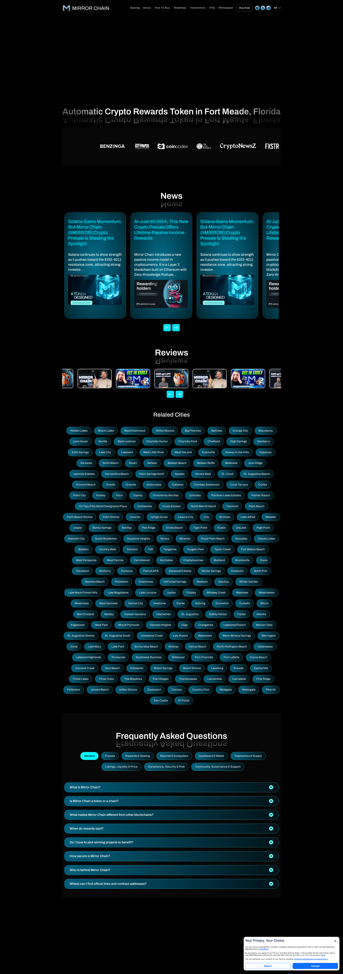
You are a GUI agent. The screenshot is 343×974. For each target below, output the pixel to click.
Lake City (105, 452)
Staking (135, 7)
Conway (176, 689)
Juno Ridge (255, 462)
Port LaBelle (231, 657)
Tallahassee (265, 646)
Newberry (263, 441)
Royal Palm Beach (213, 538)
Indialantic (137, 668)
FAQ (212, 7)
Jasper (77, 527)
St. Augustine (190, 614)
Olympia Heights (160, 624)
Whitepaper (225, 7)
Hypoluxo (265, 452)
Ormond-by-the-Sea (166, 495)
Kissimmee (146, 581)
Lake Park (117, 646)
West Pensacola (86, 560)
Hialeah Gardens (135, 614)
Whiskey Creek (216, 592)
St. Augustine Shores (81, 635)
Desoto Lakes (266, 538)
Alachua (223, 581)
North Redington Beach (232, 646)
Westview (242, 592)
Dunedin (244, 603)
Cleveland (82, 570)
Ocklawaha (144, 506)
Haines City (135, 603)
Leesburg (217, 668)
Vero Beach (112, 668)
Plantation (121, 581)
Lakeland (127, 452)
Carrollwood (142, 560)
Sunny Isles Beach (146, 646)
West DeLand (183, 452)
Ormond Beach (86, 484)
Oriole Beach (174, 527)
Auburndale (153, 484)
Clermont (232, 506)
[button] (171, 787)
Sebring (200, 603)
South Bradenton (106, 538)
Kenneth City (76, 538)
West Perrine (115, 560)
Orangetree (205, 624)
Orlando (131, 484)
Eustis (222, 527)
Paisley (101, 495)
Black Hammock (134, 430)
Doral (74, 646)
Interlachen (163, 614)
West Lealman (127, 441)
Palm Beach (256, 506)
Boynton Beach (95, 581)
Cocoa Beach (258, 657)
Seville (102, 441)
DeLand (241, 527)
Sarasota (86, 462)
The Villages (160, 678)
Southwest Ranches (148, 657)
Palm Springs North (151, 473)
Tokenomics (197, 7)
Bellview (216, 430)
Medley (109, 614)
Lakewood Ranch (234, 624)
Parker (241, 614)
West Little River (153, 452)
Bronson (224, 516)
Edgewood (77, 624)
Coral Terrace (239, 484)
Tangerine (170, 549)
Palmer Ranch (260, 495)
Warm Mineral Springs (236, 635)
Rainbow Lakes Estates (226, 495)
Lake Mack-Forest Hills (82, 592)
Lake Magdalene (118, 592)
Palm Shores (111, 516)
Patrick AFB (150, 570)
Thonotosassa (188, 678)
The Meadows (133, 678)
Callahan (177, 484)
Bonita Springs (102, 527)
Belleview (231, 462)
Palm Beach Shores (79, 516)
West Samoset (108, 603)
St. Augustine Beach (257, 473)
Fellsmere (73, 689)
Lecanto (135, 516)
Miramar (185, 538)
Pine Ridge (263, 678)
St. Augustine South (117, 635)
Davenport (154, 689)
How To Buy (162, 7)
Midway (173, 646)
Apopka (180, 473)
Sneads (238, 668)
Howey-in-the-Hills (237, 452)
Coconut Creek (85, 668)
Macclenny (266, 430)
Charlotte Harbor (157, 441)
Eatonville (208, 452)
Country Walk (107, 549)
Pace (119, 495)
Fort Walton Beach (253, 549)
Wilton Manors (165, 430)
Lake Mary (94, 646)
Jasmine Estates (84, 473)
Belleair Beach (177, 462)
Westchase (81, 603)
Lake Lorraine (147, 592)
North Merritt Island (203, 506)
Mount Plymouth (128, 624)
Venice (164, 538)
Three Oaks (106, 678)
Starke (180, 603)
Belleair (152, 462)
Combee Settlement (207, 484)
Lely (206, 516)
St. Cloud (227, 473)
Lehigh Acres (159, 516)
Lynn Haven (80, 441)
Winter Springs (211, 570)
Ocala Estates (171, 506)
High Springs (238, 441)
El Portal (183, 700)
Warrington (268, 635)
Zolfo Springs (80, 452)
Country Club (200, 689)
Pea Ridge (148, 527)
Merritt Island (85, 614)
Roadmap (180, 7)
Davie (263, 560)
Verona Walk (203, 473)
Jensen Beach (100, 689)
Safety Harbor (218, 614)
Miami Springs (163, 668)
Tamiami (132, 549)
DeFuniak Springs (174, 581)
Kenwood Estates (180, 570)
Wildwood (178, 657)
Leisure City (185, 516)
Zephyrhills (261, 668)
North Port (260, 570)
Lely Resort (180, 635)
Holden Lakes (79, 430)
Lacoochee (214, 678)
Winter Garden (248, 581)
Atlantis (261, 614)
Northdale (166, 560)
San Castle (161, 700)
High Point (263, 527)
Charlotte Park (187, 441)
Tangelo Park (195, 549)
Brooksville (242, 560)
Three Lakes (80, 678)
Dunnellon (222, 603)
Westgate (226, 689)
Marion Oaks (264, 624)
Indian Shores (128, 689)
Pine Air (271, 689)
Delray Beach (197, 646)
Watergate (248, 689)
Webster (270, 516)
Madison (202, 581)
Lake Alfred (248, 516)
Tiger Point (200, 527)
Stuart (133, 462)
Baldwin (83, 549)
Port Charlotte (204, 657)
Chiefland (213, 441)
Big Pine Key (193, 430)
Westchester (267, 592)
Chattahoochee (193, 560)
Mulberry (105, 570)
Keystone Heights (138, 538)
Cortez (262, 484)
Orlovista (195, 495)
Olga (185, 624)
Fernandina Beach (117, 473)
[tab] (171, 787)
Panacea (127, 570)
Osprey (138, 495)
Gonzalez (241, 538)
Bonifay (127, 527)
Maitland (219, 560)
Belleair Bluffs (206, 462)
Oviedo (110, 484)
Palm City (79, 495)
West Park (101, 624)
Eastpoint (237, 570)
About (147, 7)
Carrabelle (239, 678)
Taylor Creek (222, 549)
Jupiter (171, 592)
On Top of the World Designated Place (103, 506)
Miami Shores (192, 668)
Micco (264, 603)
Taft (150, 549)
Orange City (240, 430)
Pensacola (118, 657)
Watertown (205, 635)
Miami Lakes (106, 430)
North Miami (110, 462)
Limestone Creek (152, 635)
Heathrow (159, 603)
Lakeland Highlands (88, 657)
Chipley (191, 592)
